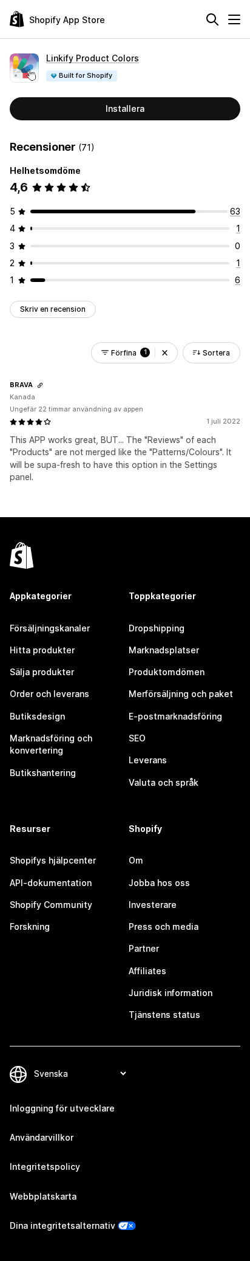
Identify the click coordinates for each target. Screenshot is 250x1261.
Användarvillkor (41, 1137)
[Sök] (212, 19)
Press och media (163, 926)
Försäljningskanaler (50, 628)
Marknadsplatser (164, 650)
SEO (137, 738)
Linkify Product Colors (92, 58)
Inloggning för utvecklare (62, 1108)
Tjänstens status (164, 1014)
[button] (165, 353)
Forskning (30, 926)
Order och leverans (49, 694)
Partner (144, 948)
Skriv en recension (53, 309)
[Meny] (234, 19)
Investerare (153, 904)
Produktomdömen (166, 672)
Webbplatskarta (43, 1196)
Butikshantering (43, 773)
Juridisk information (170, 993)
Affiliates (147, 971)
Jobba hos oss (159, 883)
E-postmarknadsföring (175, 716)
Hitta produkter (42, 650)
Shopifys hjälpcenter (53, 860)
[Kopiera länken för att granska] (40, 385)
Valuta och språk (163, 782)
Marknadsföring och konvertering (51, 744)
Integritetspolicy (45, 1166)
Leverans (148, 760)
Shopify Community (51, 904)
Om (136, 860)
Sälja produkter (42, 672)
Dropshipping (156, 628)
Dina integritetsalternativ (62, 1225)
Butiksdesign (37, 716)
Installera (125, 108)
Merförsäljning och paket (181, 694)
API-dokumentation (51, 883)
